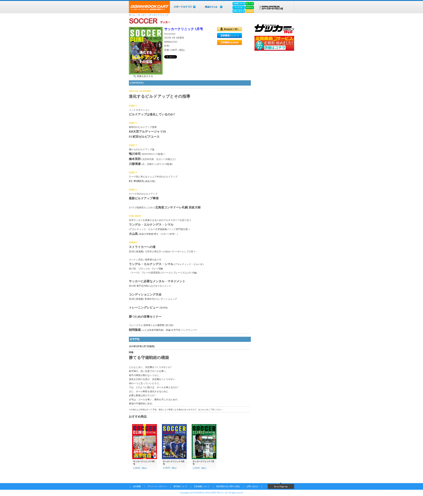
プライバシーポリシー (157, 486)
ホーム (132, 15)
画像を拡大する (145, 76)
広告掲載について (202, 486)
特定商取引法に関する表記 (228, 486)
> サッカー (141, 15)
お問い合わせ (252, 486)
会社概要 (137, 486)
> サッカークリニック (158, 15)
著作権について (180, 486)
